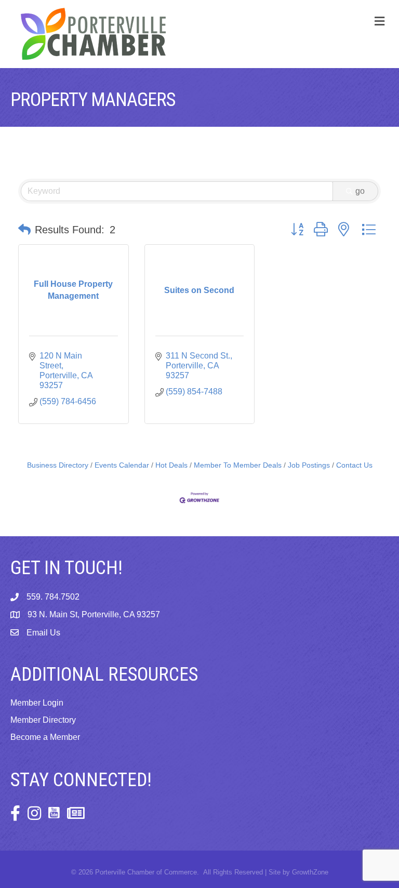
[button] (24, 229)
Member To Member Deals (238, 465)
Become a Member (45, 737)
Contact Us (354, 465)
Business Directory (57, 465)
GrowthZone (310, 872)
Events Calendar (122, 465)
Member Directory (43, 719)
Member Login (36, 702)
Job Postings (309, 465)
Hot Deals (171, 465)
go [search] (360, 191)
